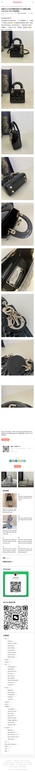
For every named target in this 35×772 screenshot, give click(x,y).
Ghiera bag (11, 739)
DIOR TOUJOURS (13, 680)
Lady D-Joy (11, 682)
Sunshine (10, 699)
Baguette (10, 690)
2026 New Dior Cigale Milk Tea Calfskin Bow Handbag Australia (10, 532)
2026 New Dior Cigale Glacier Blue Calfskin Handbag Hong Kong (10, 541)
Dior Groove (11, 676)
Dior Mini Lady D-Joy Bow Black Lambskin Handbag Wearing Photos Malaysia (25, 541)
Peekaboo (10, 697)
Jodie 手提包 (11, 648)
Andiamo (10, 641)
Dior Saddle (11, 678)
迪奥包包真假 (5, 439)
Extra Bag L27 (11, 732)
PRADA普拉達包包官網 (21, 764)
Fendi (6, 687)
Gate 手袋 (10, 713)
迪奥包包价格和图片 (22, 13)
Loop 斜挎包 (11, 650)
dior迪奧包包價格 (18, 762)
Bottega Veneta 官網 (24, 760)
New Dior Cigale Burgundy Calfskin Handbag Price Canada (25, 497)
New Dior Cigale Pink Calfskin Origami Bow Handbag (25, 532)
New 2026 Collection (10, 744)
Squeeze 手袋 (11, 725)
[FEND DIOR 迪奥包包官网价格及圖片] (17, 2)
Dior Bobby (11, 669)
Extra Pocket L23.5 (13, 737)
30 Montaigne (11, 667)
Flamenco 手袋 (12, 711)
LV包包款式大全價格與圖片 (9, 764)
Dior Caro (10, 673)
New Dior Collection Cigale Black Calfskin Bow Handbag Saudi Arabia (9, 510)
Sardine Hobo (11, 654)
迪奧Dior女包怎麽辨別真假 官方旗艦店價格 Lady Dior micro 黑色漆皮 (17, 434)
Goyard (7, 702)
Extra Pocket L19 (12, 734)
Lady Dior (10, 685)
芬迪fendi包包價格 (13, 766)
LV (5, 742)
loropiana (7, 727)
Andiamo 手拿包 (12, 643)
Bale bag (10, 730)
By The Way (11, 692)
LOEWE (7, 706)
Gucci (6, 704)
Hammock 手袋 (12, 718)
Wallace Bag (11, 657)
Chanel (7, 662)
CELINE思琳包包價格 (8, 762)
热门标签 (30, 764)
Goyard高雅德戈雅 (27, 762)
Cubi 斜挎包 (11, 709)
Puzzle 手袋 (11, 722)
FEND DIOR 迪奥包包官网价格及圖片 (14, 6)
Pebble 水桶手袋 (12, 720)
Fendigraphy (11, 694)
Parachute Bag (12, 652)
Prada (6, 746)
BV (5, 638)
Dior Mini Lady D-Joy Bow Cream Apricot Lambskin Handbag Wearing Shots (9, 550)
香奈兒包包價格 (22, 766)
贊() (17, 466)
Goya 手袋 (10, 716)
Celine (6, 660)
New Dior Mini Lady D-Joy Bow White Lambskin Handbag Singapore (25, 550)
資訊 (6, 751)
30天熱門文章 (9, 760)
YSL (6, 748)
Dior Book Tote (12, 671)
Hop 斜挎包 (11, 645)
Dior (26, 6)
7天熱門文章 (16, 760)
